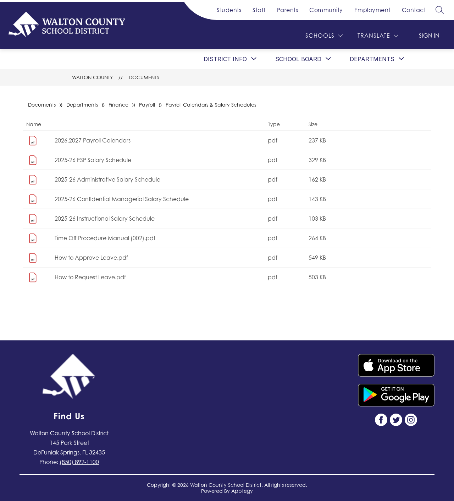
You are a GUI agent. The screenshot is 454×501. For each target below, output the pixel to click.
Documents (144, 77)
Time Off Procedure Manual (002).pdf (105, 238)
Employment (372, 10)
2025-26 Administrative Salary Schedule (107, 179)
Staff (259, 10)
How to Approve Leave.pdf (91, 257)
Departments (82, 105)
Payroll (147, 105)
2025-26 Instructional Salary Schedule (105, 218)
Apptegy (242, 491)
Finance (118, 105)
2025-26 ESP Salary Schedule (93, 159)
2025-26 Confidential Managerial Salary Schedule (122, 199)
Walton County (92, 77)
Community (326, 10)
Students (229, 10)
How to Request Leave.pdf (90, 277)
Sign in (429, 35)
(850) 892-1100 (79, 461)
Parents (287, 10)
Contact (414, 10)
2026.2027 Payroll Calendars (93, 140)
